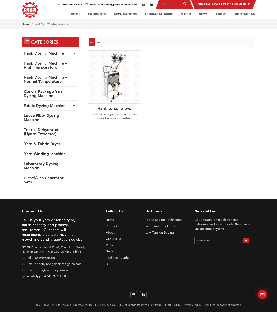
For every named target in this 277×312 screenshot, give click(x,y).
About (221, 14)
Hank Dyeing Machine (44, 53)
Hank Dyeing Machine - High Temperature (45, 65)
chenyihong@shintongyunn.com (117, 5)
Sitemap (156, 305)
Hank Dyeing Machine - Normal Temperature (45, 79)
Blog (109, 264)
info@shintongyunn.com (53, 270)
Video (186, 14)
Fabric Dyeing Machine (44, 105)
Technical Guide (159, 14)
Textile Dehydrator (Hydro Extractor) (41, 132)
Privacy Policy (192, 305)
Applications (125, 14)
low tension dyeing (159, 233)
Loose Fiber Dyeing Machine (41, 118)
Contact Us (245, 14)
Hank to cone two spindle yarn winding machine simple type (114, 108)
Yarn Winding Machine (45, 154)
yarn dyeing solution (160, 226)
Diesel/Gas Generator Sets (44, 180)
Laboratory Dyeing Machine (41, 166)
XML (177, 305)
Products (97, 14)
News (203, 14)
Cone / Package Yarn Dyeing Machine (44, 93)
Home (75, 14)
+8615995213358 (71, 5)
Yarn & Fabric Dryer (42, 144)
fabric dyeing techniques (163, 220)
